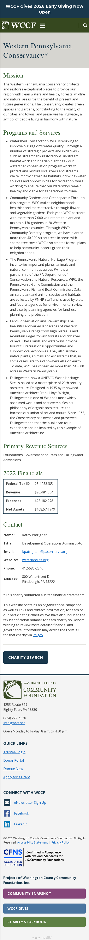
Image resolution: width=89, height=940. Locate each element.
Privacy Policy (60, 842)
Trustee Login (14, 752)
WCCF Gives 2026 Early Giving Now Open (44, 9)
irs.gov (38, 635)
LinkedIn (21, 824)
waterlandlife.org (35, 560)
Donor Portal (13, 760)
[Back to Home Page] (19, 25)
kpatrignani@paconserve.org (44, 551)
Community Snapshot (29, 893)
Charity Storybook (26, 922)
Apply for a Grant (16, 777)
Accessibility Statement (32, 842)
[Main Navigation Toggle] (42, 25)
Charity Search (25, 657)
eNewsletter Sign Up (30, 802)
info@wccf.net (14, 723)
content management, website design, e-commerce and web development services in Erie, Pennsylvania (44, 937)
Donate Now (13, 768)
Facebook (21, 813)
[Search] (83, 25)
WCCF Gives (17, 908)
